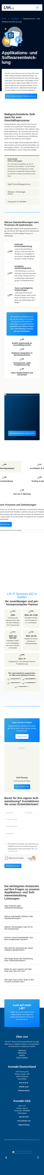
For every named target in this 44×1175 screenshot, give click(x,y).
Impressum (22, 1050)
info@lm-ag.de (24, 1086)
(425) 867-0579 (24, 1117)
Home (4, 19)
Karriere (22, 1055)
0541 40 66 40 (23, 1083)
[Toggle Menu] (37, 7)
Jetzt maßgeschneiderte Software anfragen (21, 96)
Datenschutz (22, 1053)
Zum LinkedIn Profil (22, 786)
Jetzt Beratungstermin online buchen (22, 433)
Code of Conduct (22, 1057)
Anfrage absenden (13, 866)
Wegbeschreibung (23, 1090)
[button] (6, 1157)
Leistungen (15, 19)
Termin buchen (22, 736)
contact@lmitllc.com (23, 1121)
